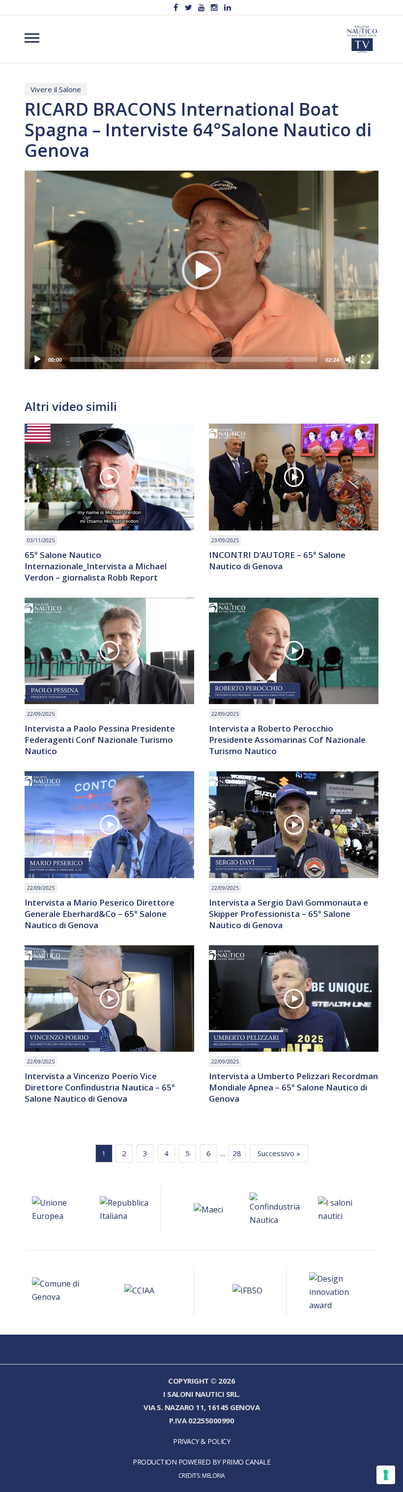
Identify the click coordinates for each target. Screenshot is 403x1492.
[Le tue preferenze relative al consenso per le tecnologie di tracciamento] (385, 1475)
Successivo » (279, 1153)
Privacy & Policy (201, 1441)
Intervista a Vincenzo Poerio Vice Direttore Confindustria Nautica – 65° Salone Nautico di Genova (100, 1087)
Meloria (213, 1475)
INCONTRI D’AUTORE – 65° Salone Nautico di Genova (277, 560)
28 (236, 1153)
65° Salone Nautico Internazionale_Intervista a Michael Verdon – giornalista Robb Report (96, 566)
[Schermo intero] (366, 359)
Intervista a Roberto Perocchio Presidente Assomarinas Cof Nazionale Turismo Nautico (287, 740)
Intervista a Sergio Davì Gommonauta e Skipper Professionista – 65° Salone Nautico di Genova (288, 914)
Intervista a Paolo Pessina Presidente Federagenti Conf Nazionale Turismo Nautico (100, 740)
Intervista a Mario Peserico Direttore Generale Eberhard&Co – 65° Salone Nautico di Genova (99, 914)
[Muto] (350, 359)
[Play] (37, 359)
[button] (201, 270)
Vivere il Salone (55, 89)
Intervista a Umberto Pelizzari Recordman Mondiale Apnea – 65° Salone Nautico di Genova (293, 1087)
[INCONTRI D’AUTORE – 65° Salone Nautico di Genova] (293, 477)
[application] (201, 270)
